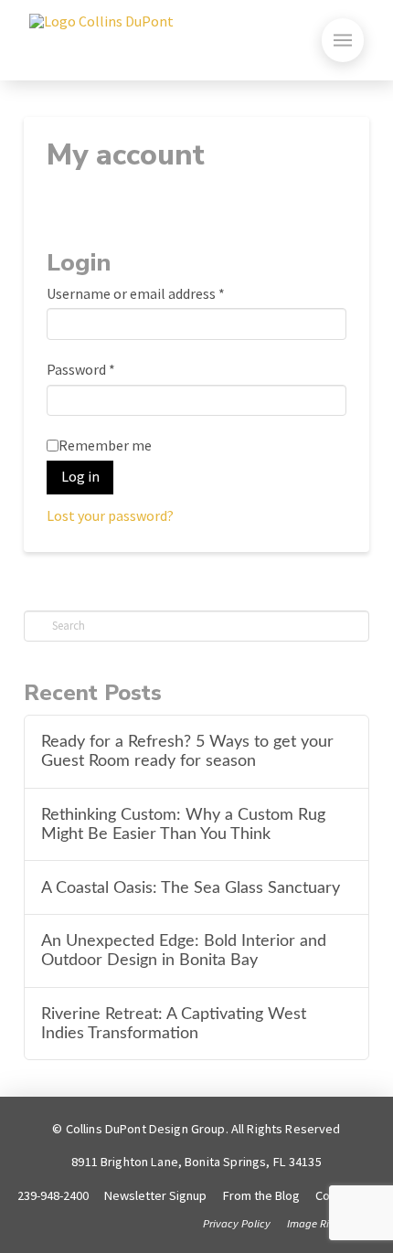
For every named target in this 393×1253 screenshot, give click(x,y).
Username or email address (136, 293)
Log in (80, 476)
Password (81, 369)
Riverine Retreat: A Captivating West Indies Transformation (173, 1023)
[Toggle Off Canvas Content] (343, 40)
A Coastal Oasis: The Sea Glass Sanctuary (190, 888)
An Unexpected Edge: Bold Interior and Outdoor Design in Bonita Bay (183, 950)
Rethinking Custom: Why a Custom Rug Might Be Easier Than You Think (183, 824)
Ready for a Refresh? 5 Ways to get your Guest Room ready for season (187, 751)
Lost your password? (110, 515)
